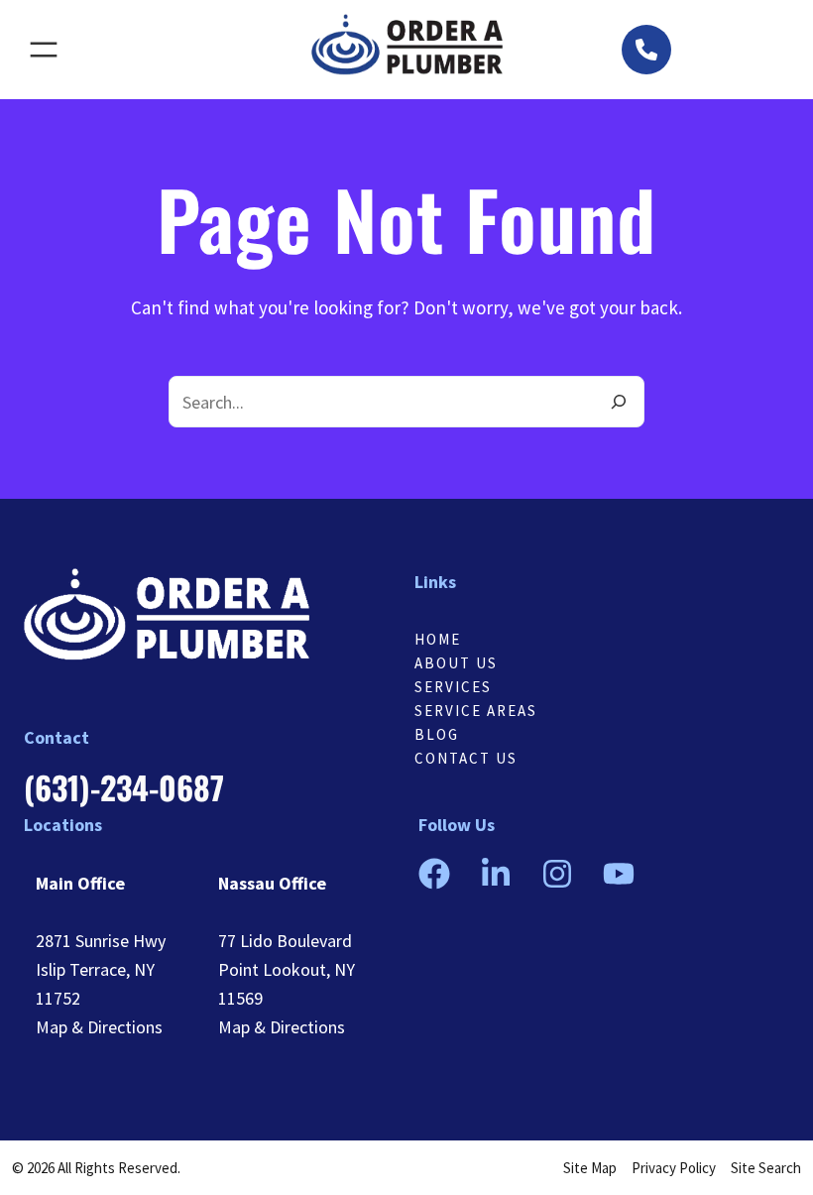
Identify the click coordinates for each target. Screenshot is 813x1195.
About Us (456, 663)
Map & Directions (99, 1027)
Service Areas (475, 710)
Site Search (766, 1167)
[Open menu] (43, 49)
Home (437, 639)
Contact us (466, 758)
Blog (436, 734)
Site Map (590, 1167)
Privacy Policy (674, 1167)
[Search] (618, 401)
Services (453, 686)
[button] (646, 49)
